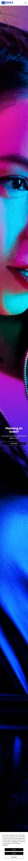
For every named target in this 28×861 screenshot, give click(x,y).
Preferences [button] (5, 844)
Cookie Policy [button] (15, 841)
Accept (14, 849)
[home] (7, 3)
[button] (25, 3)
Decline (14, 853)
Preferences (14, 857)
